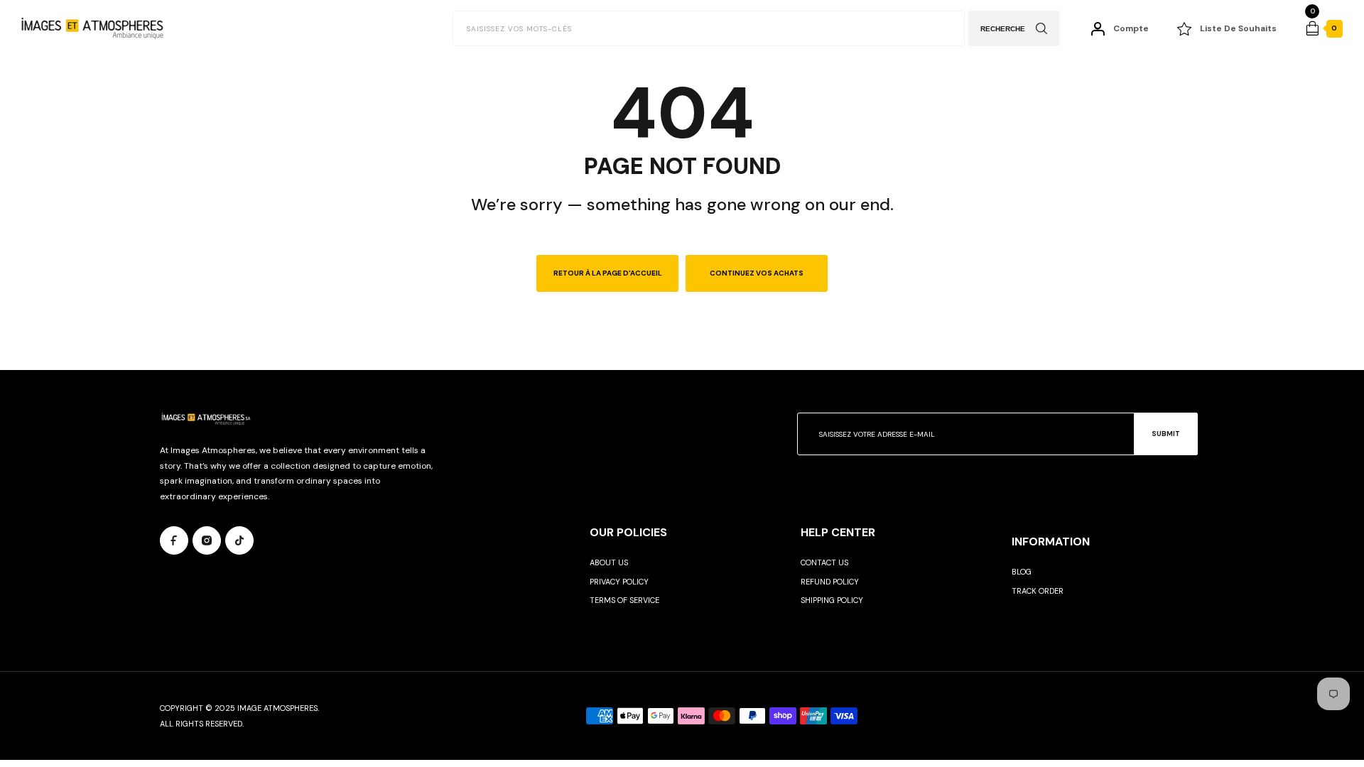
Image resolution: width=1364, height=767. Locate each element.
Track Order (1037, 591)
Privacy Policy (619, 582)
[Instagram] (207, 540)
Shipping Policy (832, 600)
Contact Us (824, 562)
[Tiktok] (239, 540)
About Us (609, 562)
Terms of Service (624, 600)
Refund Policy (830, 582)
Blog (1022, 572)
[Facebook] (174, 540)
